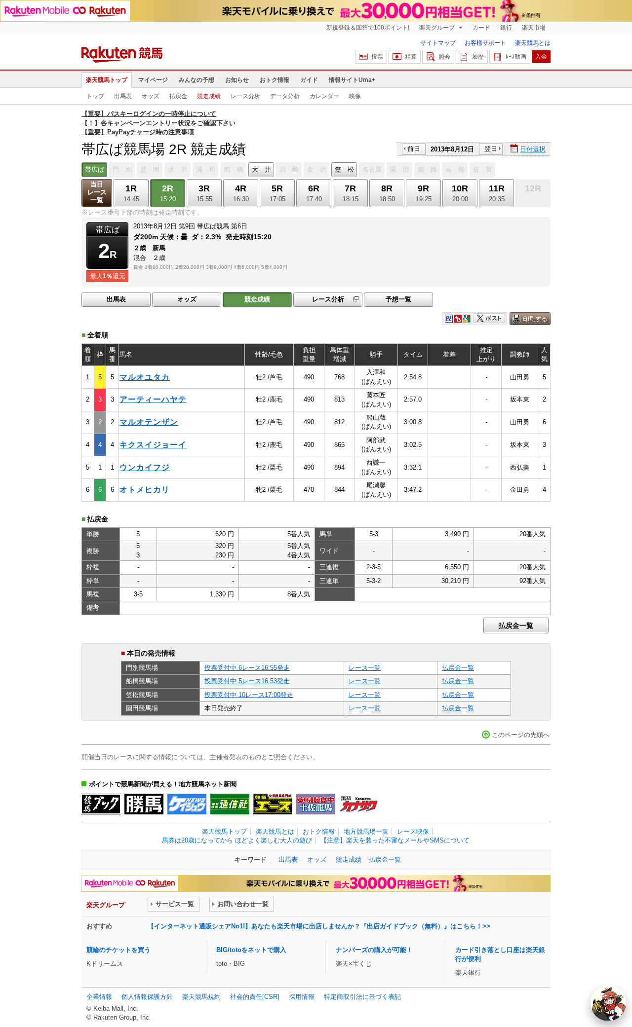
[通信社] (229, 804)
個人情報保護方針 (147, 996)
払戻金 (178, 96)
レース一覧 (365, 667)
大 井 (261, 169)
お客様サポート (485, 42)
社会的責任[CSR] (254, 996)
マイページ (153, 79)
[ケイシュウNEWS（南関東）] (186, 804)
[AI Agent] (608, 1003)
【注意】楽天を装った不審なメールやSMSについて (395, 840)
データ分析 (285, 96)
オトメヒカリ (144, 489)
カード (481, 27)
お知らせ (237, 79)
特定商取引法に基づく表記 (362, 996)
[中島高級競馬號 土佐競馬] (315, 804)
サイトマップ (438, 42)
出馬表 (123, 96)
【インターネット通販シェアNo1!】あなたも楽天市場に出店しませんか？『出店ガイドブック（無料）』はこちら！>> (319, 926)
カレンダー (324, 96)
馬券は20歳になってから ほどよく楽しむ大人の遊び (237, 840)
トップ (95, 96)
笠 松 (344, 169)
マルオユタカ (144, 377)
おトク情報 (274, 79)
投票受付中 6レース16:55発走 (247, 667)
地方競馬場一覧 (366, 831)
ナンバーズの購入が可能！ (374, 950)
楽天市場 (534, 27)
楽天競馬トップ (106, 79)
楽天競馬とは (533, 42)
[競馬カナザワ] (358, 804)
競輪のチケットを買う (118, 950)
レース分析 (245, 96)
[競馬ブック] (100, 804)
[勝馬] (143, 804)
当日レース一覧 (97, 192)
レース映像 (413, 831)
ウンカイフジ (144, 467)
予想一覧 (398, 299)
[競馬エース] (272, 804)
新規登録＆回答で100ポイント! (367, 27)
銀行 (506, 27)
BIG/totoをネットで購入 (251, 950)
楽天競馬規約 (201, 996)
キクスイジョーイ (153, 444)
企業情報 (99, 996)
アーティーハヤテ (153, 399)
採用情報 (302, 996)
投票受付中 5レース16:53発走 (247, 681)
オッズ (150, 96)
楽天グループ (437, 27)
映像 (355, 96)
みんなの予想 (196, 79)
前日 (413, 148)
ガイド (309, 79)
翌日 (490, 148)
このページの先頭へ (521, 734)
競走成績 (209, 96)
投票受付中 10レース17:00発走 (248, 694)
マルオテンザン (148, 422)
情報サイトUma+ (352, 79)
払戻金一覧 (516, 625)
